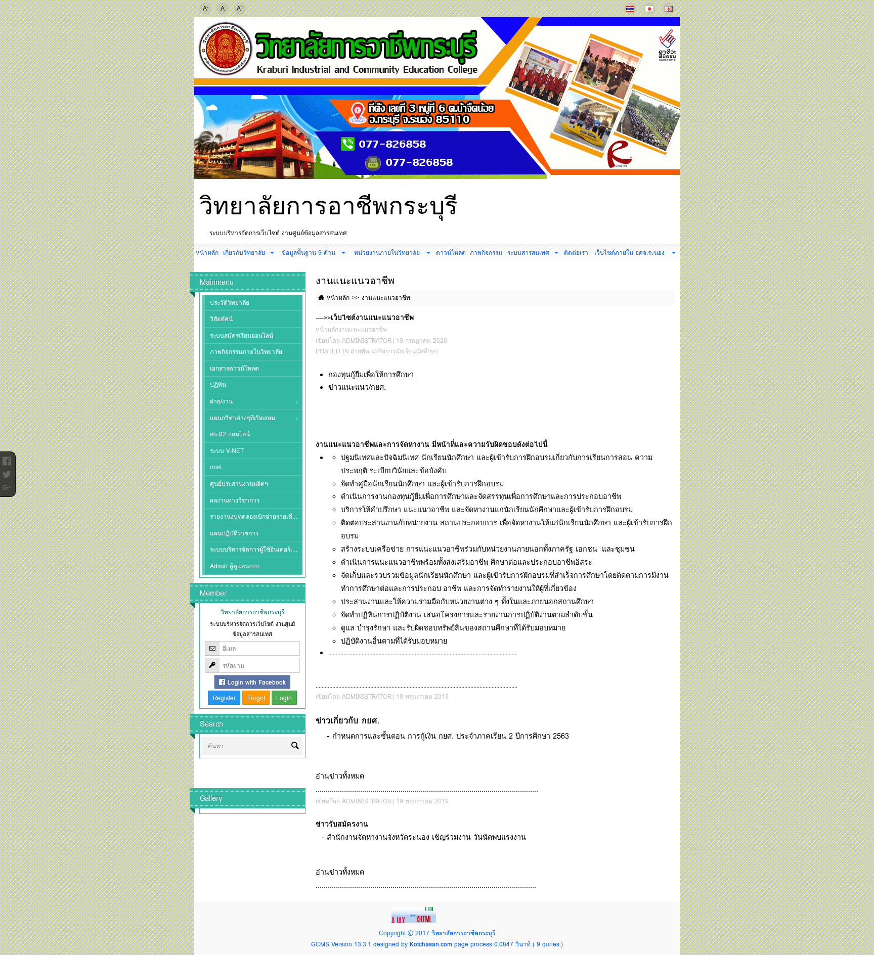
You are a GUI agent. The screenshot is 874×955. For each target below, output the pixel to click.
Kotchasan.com (431, 944)
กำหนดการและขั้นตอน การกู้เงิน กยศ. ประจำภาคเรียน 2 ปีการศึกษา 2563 (450, 736)
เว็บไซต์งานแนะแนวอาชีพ (372, 317)
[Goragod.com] (414, 914)
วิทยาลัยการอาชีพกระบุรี (328, 206)
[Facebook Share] (7, 458)
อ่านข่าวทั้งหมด (340, 776)
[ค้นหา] (294, 746)
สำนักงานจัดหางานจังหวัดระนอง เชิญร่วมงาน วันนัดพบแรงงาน (426, 837)
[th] (630, 9)
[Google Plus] (7, 485)
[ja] (649, 9)
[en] (669, 9)
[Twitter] (7, 472)
